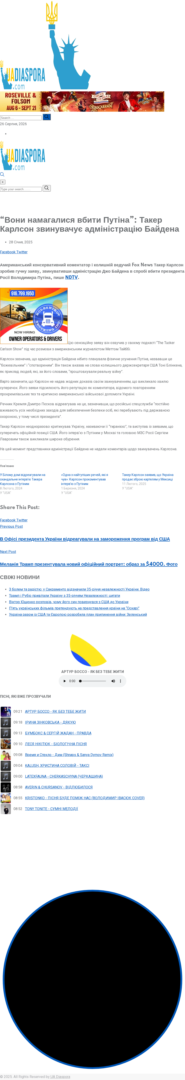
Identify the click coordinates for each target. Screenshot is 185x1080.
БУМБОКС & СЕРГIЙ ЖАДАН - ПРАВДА (58, 733)
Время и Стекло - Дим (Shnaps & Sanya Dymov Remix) (69, 755)
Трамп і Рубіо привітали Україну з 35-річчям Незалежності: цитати (64, 595)
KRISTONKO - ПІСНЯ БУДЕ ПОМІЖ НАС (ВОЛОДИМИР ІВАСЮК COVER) (85, 798)
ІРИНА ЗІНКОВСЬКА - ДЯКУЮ (50, 722)
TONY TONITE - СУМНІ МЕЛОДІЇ (51, 809)
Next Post (8, 552)
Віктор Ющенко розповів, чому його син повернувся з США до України (68, 602)
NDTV (71, 278)
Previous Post (11, 526)
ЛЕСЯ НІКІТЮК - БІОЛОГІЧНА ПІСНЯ (56, 744)
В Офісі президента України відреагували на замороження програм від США (85, 539)
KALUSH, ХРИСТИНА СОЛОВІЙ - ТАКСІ (57, 765)
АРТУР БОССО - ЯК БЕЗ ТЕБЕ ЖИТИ (55, 711)
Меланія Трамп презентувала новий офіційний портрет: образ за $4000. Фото (89, 564)
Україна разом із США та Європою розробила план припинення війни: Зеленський (78, 614)
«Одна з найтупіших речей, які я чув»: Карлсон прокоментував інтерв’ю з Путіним (84, 479)
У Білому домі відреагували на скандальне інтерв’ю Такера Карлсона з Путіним (22, 479)
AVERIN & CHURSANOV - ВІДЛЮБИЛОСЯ (59, 787)
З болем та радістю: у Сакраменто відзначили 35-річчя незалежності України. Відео (79, 589)
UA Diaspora (60, 1077)
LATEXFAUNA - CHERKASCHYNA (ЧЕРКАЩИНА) (64, 776)
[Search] (2, 175)
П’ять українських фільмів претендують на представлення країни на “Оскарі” (74, 608)
